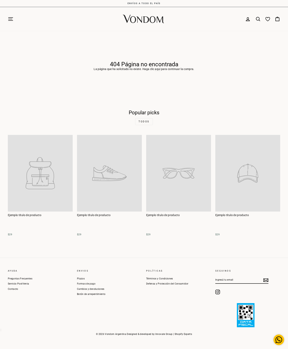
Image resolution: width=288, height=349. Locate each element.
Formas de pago (86, 283)
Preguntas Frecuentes (20, 278)
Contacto (13, 289)
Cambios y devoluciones (90, 289)
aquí (157, 69)
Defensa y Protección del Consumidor (167, 283)
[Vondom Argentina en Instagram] (217, 292)
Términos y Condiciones (159, 278)
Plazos (81, 278)
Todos (144, 121)
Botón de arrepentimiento (91, 294)
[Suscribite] (265, 280)
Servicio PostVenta (18, 283)
